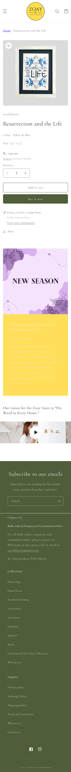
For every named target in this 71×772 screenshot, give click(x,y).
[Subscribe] (59, 501)
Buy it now (35, 199)
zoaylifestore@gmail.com (23, 550)
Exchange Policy (17, 696)
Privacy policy (16, 687)
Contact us (14, 732)
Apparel (12, 635)
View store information (21, 222)
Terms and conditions (21, 714)
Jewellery (13, 626)
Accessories (14, 608)
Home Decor (15, 590)
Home (7, 30)
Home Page (14, 581)
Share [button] (11, 231)
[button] (5, 11)
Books (11, 644)
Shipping (7, 158)
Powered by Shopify (43, 767)
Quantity (8, 165)
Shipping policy (17, 705)
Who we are (14, 662)
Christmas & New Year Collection (28, 653)
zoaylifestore (31, 767)
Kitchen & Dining (18, 599)
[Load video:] (35, 432)
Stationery (14, 617)
